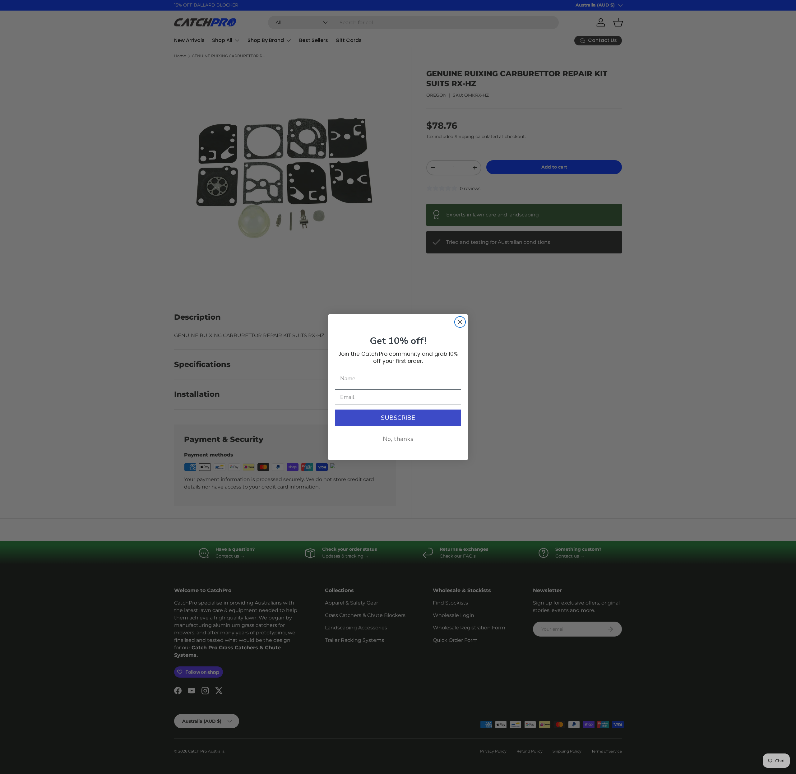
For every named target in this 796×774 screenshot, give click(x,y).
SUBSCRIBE (398, 418)
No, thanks (398, 439)
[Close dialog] (460, 322)
